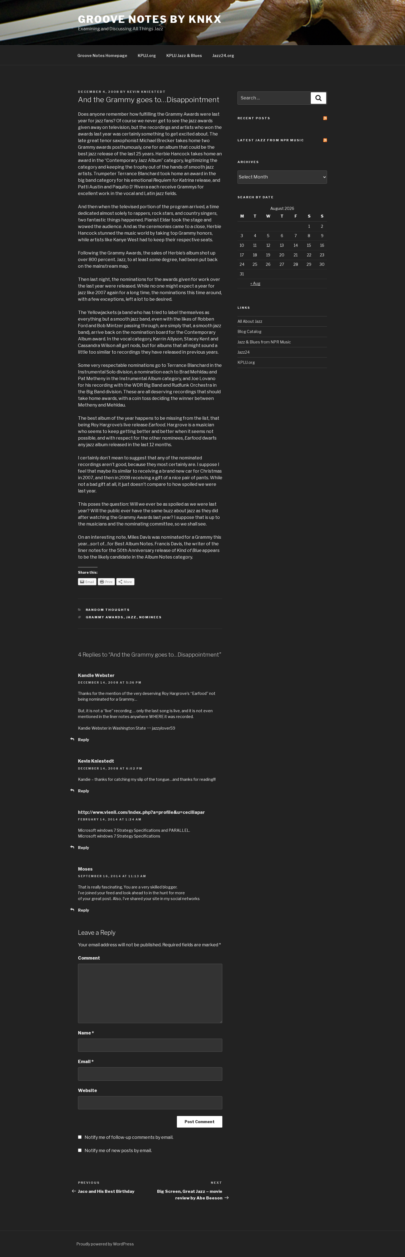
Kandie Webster (96, 675)
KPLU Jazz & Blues (184, 55)
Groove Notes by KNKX (150, 19)
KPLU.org (147, 55)
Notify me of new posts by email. (118, 1150)
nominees (150, 617)
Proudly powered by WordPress (105, 1244)
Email (86, 1061)
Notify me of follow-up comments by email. (129, 1137)
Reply (83, 739)
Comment (89, 958)
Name (86, 1033)
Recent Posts (253, 118)
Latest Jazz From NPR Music (270, 140)
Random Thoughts (108, 610)
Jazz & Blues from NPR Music (264, 342)
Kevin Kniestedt (146, 92)
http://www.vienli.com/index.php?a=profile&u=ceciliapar (141, 812)
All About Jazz (249, 321)
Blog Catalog (249, 331)
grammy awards (105, 617)
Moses (85, 869)
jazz (131, 617)
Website (87, 1090)
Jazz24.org (223, 55)
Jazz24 (243, 352)
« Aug (255, 283)
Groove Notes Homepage (102, 55)
